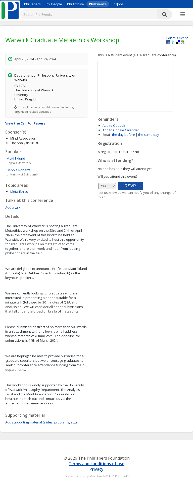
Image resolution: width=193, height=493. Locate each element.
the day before (123, 134)
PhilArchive (75, 4)
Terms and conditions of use (96, 463)
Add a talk (12, 207)
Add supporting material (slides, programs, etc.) (41, 422)
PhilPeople (54, 4)
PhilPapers (32, 4)
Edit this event (177, 38)
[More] (182, 14)
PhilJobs (118, 4)
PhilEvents (98, 4)
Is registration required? (116, 151)
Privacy (96, 469)
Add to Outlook (114, 125)
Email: (107, 134)
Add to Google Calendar (121, 130)
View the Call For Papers (25, 123)
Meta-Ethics (19, 191)
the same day (148, 134)
